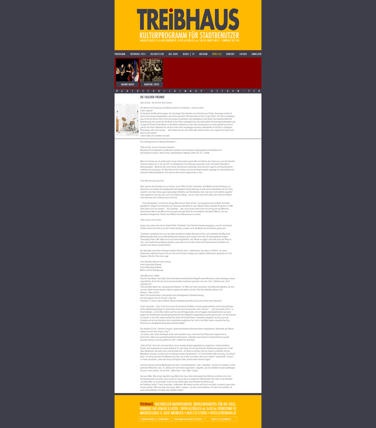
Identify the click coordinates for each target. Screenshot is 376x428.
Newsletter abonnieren (221, 419)
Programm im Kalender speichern (188, 419)
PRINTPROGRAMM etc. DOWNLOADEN (155, 419)
